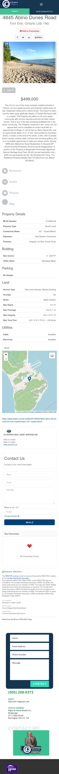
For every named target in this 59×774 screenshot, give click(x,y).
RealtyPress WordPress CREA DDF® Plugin (17, 619)
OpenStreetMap (28, 412)
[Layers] (52, 355)
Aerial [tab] (6, 347)
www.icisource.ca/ (10, 444)
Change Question (11, 516)
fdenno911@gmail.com (18, 701)
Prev (4, 62)
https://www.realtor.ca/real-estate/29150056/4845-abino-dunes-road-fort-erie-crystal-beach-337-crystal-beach (29, 420)
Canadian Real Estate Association (18, 578)
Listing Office (6, 611)
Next (55, 62)
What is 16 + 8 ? (11, 507)
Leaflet (18, 412)
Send (28, 522)
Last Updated (6, 600)
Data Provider (6, 606)
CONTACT (15, 11)
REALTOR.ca (9, 576)
